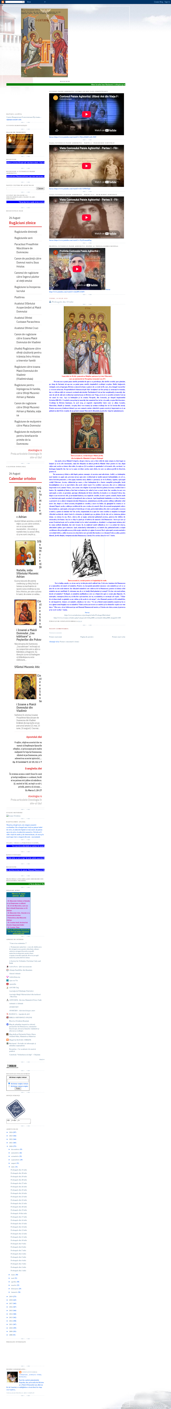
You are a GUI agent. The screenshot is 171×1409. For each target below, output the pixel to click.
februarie (15, 1288)
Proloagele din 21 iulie (19, 1203)
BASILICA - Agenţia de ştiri (19, 1014)
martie (14, 1285)
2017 (11, 1303)
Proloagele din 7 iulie (18, 1250)
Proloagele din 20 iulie (19, 1206)
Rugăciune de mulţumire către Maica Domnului (28, 423)
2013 (11, 1317)
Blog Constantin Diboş (30, 9)
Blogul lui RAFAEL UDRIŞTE (20, 1040)
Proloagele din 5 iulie (18, 1257)
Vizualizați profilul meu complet (20, 1393)
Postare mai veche (118, 637)
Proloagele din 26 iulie (19, 1186)
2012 (11, 1321)
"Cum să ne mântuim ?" (18, 943)
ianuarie (14, 1292)
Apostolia (12, 984)
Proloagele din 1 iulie (18, 1270)
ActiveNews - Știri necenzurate (20, 966)
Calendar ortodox (22, 478)
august (13, 1163)
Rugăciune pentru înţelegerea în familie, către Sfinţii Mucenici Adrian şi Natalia (28, 391)
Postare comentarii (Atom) (69, 641)
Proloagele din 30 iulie (19, 1173)
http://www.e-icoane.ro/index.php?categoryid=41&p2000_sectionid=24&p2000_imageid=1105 (87, 618)
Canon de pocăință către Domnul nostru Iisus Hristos (28, 262)
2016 (11, 1307)
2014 (11, 1314)
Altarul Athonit (14, 973)
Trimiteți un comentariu (55, 633)
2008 (11, 1335)
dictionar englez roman (18, 1077)
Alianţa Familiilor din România (20, 970)
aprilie (14, 1281)
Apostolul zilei (34, 737)
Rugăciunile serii (24, 238)
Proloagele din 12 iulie (19, 1233)
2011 (11, 1324)
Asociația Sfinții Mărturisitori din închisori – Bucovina (25, 995)
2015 (11, 1310)
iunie (13, 1274)
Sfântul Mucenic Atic (28, 666)
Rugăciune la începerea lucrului (28, 289)
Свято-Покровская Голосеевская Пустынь (23, 117)
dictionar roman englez (19, 1086)
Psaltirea (20, 297)
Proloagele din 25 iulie (19, 1190)
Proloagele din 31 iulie (19, 1170)
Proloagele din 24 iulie (19, 1193)
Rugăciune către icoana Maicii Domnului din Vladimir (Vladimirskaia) (28, 373)
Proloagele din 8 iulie (18, 1247)
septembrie (15, 1159)
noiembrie (15, 1153)
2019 (11, 1296)
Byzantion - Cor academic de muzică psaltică (22, 1050)
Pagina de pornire (87, 637)
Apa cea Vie (13, 980)
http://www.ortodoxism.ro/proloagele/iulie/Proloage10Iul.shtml (87, 615)
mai (12, 1278)
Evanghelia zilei (33, 768)
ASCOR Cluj (14, 987)
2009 (11, 1331)
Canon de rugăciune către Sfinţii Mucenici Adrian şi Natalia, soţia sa (28, 409)
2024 (11, 1132)
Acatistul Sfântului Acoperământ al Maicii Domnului (28, 307)
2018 (11, 1300)
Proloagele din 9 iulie (18, 1243)
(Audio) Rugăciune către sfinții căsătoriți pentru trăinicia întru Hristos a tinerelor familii (28, 354)
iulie (13, 1167)
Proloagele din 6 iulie (18, 1254)
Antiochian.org (14, 977)
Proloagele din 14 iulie (19, 1227)
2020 (11, 1146)
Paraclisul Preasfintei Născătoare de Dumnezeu (27, 248)
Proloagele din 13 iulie (19, 1230)
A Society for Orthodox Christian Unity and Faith (25, 962)
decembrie (15, 1149)
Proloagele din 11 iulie (19, 1237)
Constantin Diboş (29, 1372)
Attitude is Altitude (16, 1003)
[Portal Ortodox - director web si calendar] (12, 1068)
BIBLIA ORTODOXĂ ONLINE (20, 1017)
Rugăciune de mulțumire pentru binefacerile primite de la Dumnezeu (28, 438)
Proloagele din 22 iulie (19, 1200)
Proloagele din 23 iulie (19, 1196)
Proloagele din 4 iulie (18, 1260)
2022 (11, 1139)
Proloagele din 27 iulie (19, 1183)
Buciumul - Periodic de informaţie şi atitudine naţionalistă (22, 1044)
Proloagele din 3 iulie (18, 1263)
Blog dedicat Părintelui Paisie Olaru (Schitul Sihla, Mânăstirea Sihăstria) (22, 1035)
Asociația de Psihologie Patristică (21, 991)
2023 (11, 1135)
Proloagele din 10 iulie (62, 301)
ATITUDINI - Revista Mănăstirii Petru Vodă (25, 1000)
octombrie (15, 1156)
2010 (11, 1328)
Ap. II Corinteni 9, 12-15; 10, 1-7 (27, 762)
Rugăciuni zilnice (22, 222)
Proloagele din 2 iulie (18, 1267)
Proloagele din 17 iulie (19, 1217)
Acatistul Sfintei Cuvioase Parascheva (28, 320)
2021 (11, 1142)
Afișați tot (41, 1059)
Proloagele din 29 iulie (19, 1176)
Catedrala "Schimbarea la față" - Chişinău (24, 1054)
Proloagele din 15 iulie (19, 1223)
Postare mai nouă (55, 637)
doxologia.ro (35, 450)
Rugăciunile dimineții (26, 231)
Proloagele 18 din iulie (19, 1213)
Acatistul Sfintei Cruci (27, 328)
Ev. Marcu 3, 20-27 (33, 790)
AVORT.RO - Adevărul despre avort (22, 1010)
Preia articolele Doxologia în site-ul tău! (26, 455)
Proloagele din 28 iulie (19, 1180)
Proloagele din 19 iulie (19, 1210)
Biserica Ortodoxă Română (19, 1021)
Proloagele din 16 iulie (19, 1220)
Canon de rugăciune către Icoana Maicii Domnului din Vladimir (28, 338)
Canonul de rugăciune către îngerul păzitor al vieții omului (27, 276)
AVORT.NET (13, 1007)
